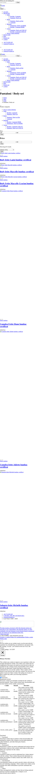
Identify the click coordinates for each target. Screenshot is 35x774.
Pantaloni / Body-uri (15, 18)
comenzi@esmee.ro (8, 44)
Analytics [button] (2, 751)
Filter (2, 134)
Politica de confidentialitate (17, 637)
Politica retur (3, 638)
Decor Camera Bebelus (13, 33)
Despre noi (6, 38)
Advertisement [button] (4, 759)
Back (2, 8)
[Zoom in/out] (2, 640)
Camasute (12, 22)
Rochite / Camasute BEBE (17, 27)
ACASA (5, 12)
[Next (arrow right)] (2, 642)
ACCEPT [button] (12, 649)
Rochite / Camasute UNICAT (18, 32)
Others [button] (2, 767)
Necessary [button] (3, 676)
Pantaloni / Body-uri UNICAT (18, 30)
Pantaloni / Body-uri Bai (16, 21)
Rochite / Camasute (15, 16)
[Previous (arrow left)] (0, 642)
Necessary (5, 677)
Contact (5, 39)
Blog (4, 36)
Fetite (8, 15)
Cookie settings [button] (4, 649)
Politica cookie (29, 637)
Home (5, 97)
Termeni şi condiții (5, 637)
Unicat (8, 28)
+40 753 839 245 (8, 42)
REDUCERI (6, 35)
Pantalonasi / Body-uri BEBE (18, 25)
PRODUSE (6, 13)
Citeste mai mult (4, 634)
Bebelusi (9, 24)
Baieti (8, 19)
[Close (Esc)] (0, 640)
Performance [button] (3, 743)
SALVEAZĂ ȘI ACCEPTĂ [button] (7, 773)
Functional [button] (3, 735)
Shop (4, 99)
